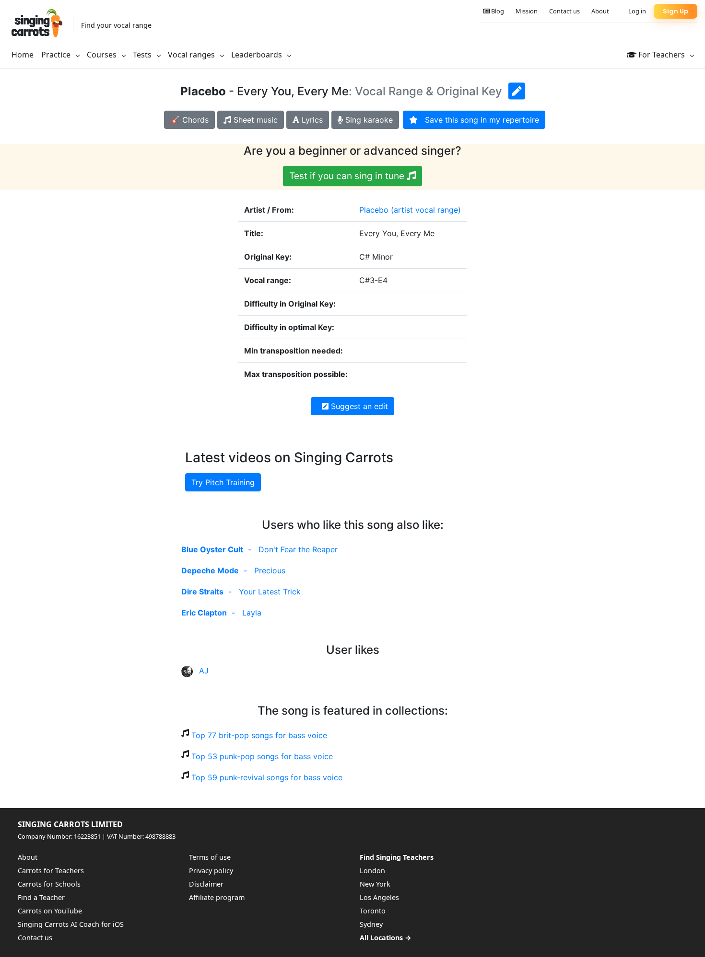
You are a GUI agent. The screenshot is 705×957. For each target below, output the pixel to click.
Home (23, 54)
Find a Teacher (41, 897)
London (372, 870)
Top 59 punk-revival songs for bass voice (266, 777)
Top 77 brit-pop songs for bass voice (259, 735)
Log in (637, 11)
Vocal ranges (192, 54)
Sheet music (254, 120)
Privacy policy (211, 870)
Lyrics (311, 120)
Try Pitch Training (223, 482)
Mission (527, 11)
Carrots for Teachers (51, 870)
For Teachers (661, 54)
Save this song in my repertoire (478, 120)
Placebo (373, 210)
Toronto (373, 910)
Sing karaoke (368, 120)
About (600, 11)
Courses (102, 54)
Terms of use (210, 857)
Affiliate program (217, 897)
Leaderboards (257, 54)
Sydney (371, 924)
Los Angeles (379, 897)
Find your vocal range (116, 25)
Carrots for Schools (49, 884)
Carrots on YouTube (50, 910)
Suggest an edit (358, 406)
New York (375, 884)
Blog (497, 11)
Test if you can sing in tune (348, 176)
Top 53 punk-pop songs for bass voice (262, 756)
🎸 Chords (189, 120)
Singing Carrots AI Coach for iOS (71, 924)
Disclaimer (206, 884)
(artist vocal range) (426, 210)
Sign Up (675, 11)
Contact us (564, 11)
